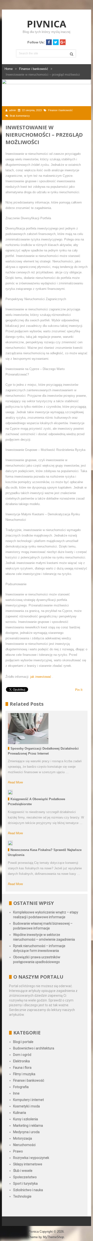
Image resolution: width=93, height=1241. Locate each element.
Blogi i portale (23, 1042)
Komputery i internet (28, 1100)
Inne (16, 1093)
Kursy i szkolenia (25, 1119)
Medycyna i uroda (26, 1132)
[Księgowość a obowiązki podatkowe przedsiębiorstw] (10, 792)
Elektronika (21, 1061)
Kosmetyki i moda (26, 1106)
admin (12, 110)
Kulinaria (19, 1113)
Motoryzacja (22, 1138)
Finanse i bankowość (60, 110)
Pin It (79, 690)
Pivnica (46, 23)
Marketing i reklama (28, 1125)
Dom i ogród (22, 1055)
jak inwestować (41, 676)
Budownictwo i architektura (33, 1048)
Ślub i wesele (22, 1171)
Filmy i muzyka (24, 1074)
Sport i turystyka (25, 1183)
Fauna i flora (22, 1067)
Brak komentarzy (20, 115)
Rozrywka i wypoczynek (31, 1158)
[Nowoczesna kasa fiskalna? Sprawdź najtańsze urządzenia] (10, 843)
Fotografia (21, 1087)
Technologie (22, 1196)
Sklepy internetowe (27, 1164)
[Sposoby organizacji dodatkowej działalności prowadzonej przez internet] (28, 728)
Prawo (18, 1151)
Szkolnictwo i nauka (28, 1190)
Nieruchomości (24, 1145)
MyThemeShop (53, 1237)
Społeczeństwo (25, 1177)
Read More (15, 782)
